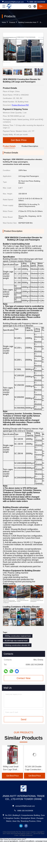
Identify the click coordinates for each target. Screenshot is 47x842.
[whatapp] (11, 671)
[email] (16, 671)
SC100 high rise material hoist (16, 641)
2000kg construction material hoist (18, 636)
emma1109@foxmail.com (14, 2)
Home (4, 22)
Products (12, 22)
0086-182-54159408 (37, 2)
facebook (26, 826)
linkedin (21, 826)
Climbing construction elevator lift (17, 645)
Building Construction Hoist (27, 22)
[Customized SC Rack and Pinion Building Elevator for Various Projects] (36, 754)
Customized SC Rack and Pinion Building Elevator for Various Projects (36, 768)
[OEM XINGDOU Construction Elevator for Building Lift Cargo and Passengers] (23, 49)
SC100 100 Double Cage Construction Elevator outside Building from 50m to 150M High (13, 768)
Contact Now (23, 678)
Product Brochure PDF (20, 105)
